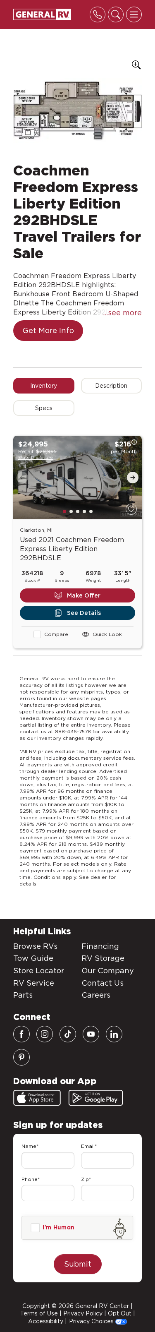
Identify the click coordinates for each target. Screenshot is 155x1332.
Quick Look (107, 634)
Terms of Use (39, 1313)
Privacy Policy (83, 1313)
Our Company (107, 970)
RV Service (33, 983)
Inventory (43, 385)
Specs (43, 408)
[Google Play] (95, 1098)
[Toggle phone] (97, 14)
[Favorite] (131, 509)
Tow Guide (33, 958)
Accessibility (45, 1321)
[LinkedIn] (114, 1034)
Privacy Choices (92, 1321)
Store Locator (38, 970)
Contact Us (102, 983)
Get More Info (48, 330)
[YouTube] (91, 1034)
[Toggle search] (116, 14)
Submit (77, 1264)
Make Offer (83, 595)
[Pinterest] (21, 1057)
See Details (84, 613)
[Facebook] (21, 1034)
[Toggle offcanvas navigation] (134, 14)
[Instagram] (44, 1034)
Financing (100, 946)
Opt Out (119, 1313)
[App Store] (37, 1098)
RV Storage (102, 958)
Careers (95, 995)
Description (111, 385)
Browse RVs (35, 946)
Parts (23, 995)
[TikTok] (68, 1034)
